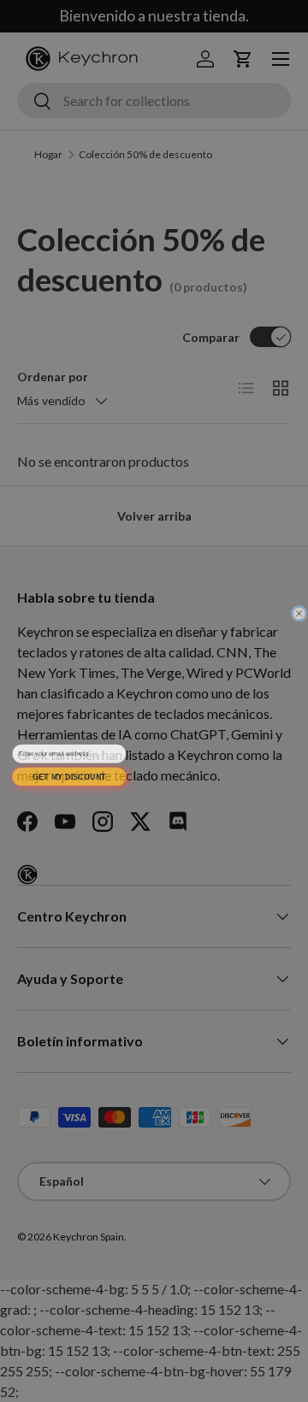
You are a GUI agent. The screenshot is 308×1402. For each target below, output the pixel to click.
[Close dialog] (299, 610)
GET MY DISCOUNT (68, 774)
